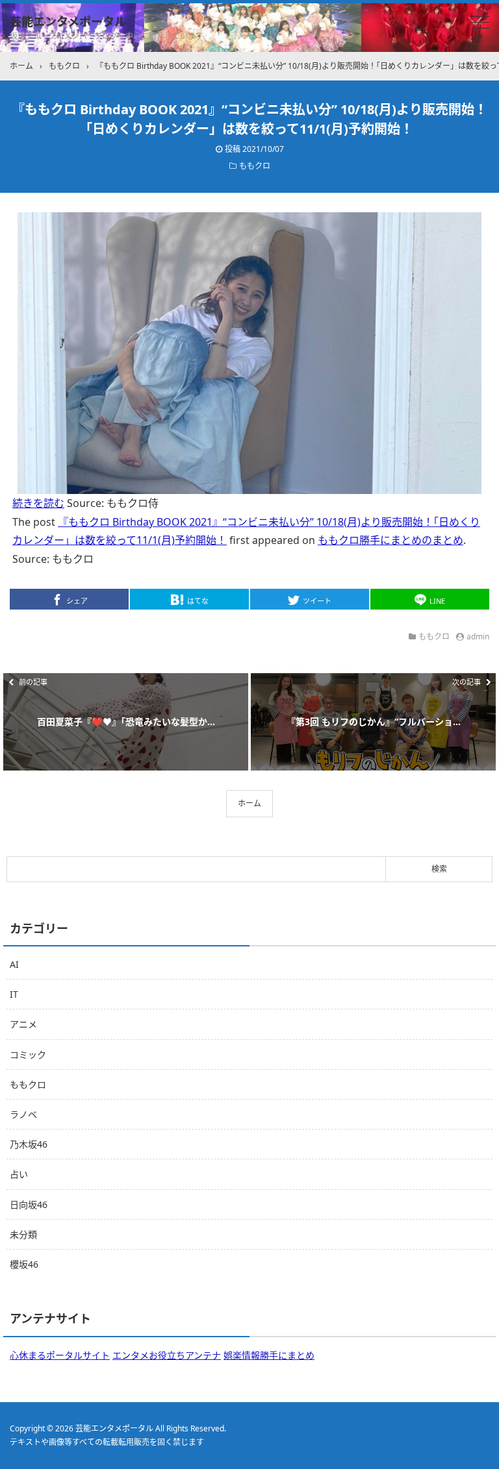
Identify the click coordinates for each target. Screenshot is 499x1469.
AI (14, 964)
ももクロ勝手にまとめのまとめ (390, 540)
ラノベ (23, 1114)
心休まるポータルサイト (60, 1355)
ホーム (249, 803)
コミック (28, 1054)
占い (19, 1174)
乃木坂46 (28, 1144)
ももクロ (254, 165)
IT (14, 994)
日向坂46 (28, 1204)
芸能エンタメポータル (68, 21)
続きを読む (38, 503)
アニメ (23, 1024)
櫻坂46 (24, 1264)
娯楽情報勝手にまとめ (269, 1355)
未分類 (23, 1234)
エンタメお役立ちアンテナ (166, 1355)
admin (478, 636)
